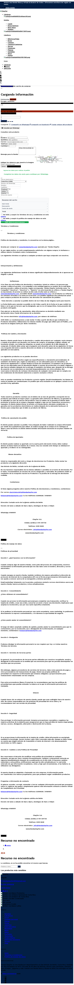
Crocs (6, 61)
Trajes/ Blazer (10, 938)
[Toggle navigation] (1, 85)
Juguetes (8, 925)
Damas (7, 921)
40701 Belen (5, 888)
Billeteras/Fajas (13, 39)
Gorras (10, 46)
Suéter (10, 55)
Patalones (11, 48)
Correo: (3, 142)
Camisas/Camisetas (15, 44)
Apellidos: (4, 140)
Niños (7, 932)
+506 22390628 (8, 884)
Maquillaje (8, 928)
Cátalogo (7, 14)
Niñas (7, 930)
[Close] (1, 88)
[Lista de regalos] (1, 77)
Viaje (6, 943)
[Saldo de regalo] (1, 79)
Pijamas (10, 50)
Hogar (7, 923)
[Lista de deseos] (1, 74)
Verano (7, 941)
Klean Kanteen (13, 26)
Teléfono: (4, 144)
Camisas (11, 43)
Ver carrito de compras (22, 86)
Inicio (8, 67)
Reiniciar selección (9, 109)
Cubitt (10, 24)
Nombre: (4, 138)
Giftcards (7, 68)
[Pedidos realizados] (0, 75)
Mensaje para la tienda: (9, 154)
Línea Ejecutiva (10, 927)
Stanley (10, 29)
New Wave (12, 27)
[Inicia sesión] (0, 72)
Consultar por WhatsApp (11, 128)
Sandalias (11, 52)
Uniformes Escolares (12, 940)
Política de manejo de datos (15, 957)
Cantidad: (4, 146)
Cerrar (4, 166)
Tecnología (9, 936)
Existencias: (5, 99)
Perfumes (8, 934)
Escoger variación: (7, 101)
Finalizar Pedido (7, 86)
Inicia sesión (10, 8)
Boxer (10, 41)
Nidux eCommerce (9, 974)
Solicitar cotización (14, 166)
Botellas (6, 20)
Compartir (4, 124)
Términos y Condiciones (13, 955)
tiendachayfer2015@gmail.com (14, 881)
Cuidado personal (11, 919)
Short (10, 54)
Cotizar (4, 121)
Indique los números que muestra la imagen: (17, 162)
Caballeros (7, 35)
